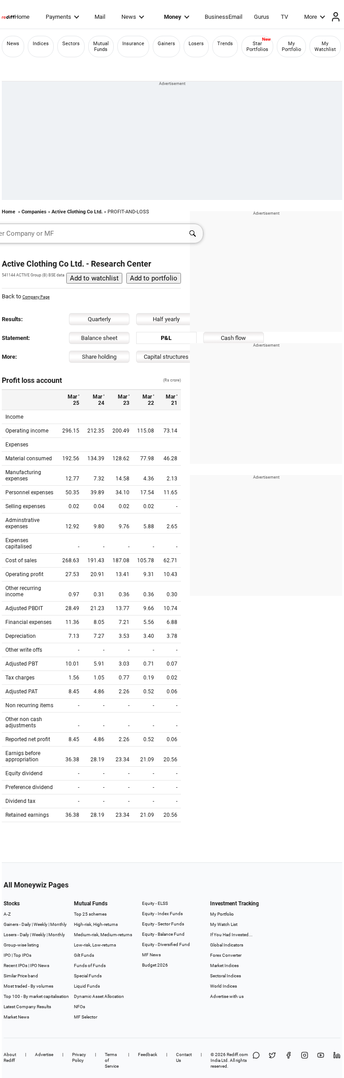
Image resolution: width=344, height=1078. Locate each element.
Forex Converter (225, 955)
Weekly (40, 924)
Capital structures (166, 356)
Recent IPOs (15, 965)
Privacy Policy (79, 1057)
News (128, 16)
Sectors (71, 44)
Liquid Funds (87, 986)
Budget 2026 (155, 965)
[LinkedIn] (336, 1060)
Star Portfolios (257, 46)
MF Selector (85, 1017)
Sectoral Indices (225, 976)
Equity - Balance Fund (163, 934)
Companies (34, 212)
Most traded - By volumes (28, 986)
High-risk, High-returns (96, 924)
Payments (58, 16)
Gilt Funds (84, 955)
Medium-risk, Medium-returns (103, 935)
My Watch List (223, 924)
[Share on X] (272, 1060)
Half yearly (166, 319)
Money (172, 16)
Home (22, 16)
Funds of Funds (90, 965)
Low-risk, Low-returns (95, 945)
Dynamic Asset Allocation (99, 996)
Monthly (58, 924)
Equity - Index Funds (162, 914)
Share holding (99, 356)
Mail (100, 16)
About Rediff (10, 1057)
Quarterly (99, 319)
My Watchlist (325, 46)
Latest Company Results (27, 1007)
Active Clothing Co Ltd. (77, 212)
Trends (225, 44)
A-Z (7, 914)
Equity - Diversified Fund (166, 944)
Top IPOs (22, 955)
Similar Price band (21, 976)
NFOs (79, 1007)
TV (284, 16)
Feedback (147, 1054)
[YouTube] (320, 1060)
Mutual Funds (101, 46)
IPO (7, 955)
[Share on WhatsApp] (256, 1060)
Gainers (166, 44)
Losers (196, 44)
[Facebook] (288, 1060)
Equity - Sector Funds (163, 924)
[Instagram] (304, 1060)
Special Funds (88, 976)
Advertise (44, 1054)
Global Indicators (226, 945)
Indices (41, 44)
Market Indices (224, 965)
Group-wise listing (21, 945)
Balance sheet (99, 338)
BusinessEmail (223, 16)
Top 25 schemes (90, 914)
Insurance (133, 44)
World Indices (223, 986)
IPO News (39, 965)
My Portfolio (291, 46)
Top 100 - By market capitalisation (36, 996)
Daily (26, 924)
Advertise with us (227, 996)
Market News (16, 1017)
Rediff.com (237, 1054)
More (310, 16)
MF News (151, 955)
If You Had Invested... (231, 935)
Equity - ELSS (155, 903)
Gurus (261, 16)
